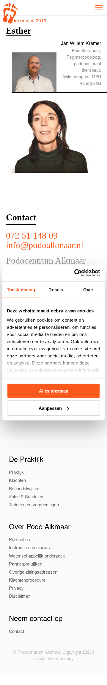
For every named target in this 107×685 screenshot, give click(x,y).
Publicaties (19, 539)
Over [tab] (88, 289)
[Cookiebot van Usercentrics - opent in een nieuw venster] (75, 273)
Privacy (16, 588)
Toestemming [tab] (21, 289)
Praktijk (16, 472)
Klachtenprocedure (27, 580)
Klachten (17, 480)
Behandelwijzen (24, 488)
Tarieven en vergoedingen (34, 504)
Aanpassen (50, 408)
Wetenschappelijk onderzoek (37, 555)
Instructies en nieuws (29, 547)
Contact (16, 631)
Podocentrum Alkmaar (10, 13)
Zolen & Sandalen (26, 496)
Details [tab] (55, 289)
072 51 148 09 (32, 235)
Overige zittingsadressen (33, 572)
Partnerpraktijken (25, 564)
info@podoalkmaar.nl (44, 245)
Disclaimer (19, 596)
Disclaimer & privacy (53, 658)
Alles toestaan (53, 390)
